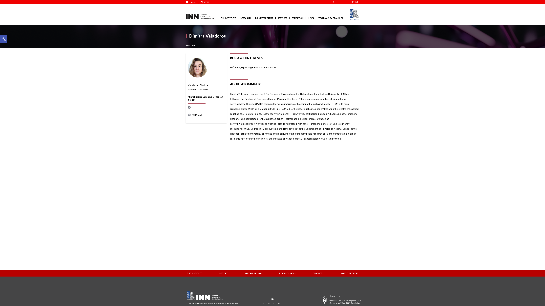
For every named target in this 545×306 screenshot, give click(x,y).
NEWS (311, 18)
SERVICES (282, 18)
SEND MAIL (197, 115)
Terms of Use (277, 304)
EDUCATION (298, 18)
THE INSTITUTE (228, 18)
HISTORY (223, 273)
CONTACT (317, 273)
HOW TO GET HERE (349, 273)
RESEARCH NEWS (287, 273)
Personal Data (267, 304)
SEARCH (207, 2)
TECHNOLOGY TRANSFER (330, 18)
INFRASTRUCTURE (264, 18)
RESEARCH (245, 18)
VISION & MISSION (253, 273)
